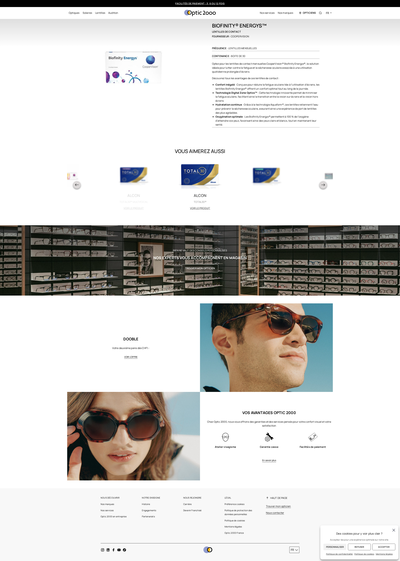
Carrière (187, 504)
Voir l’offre (131, 356)
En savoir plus (269, 460)
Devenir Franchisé (192, 510)
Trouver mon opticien (200, 268)
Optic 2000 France (234, 532)
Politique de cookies (235, 520)
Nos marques (285, 13)
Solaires (87, 13)
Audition (113, 13)
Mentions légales (233, 526)
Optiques (74, 13)
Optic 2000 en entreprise (114, 516)
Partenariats (148, 516)
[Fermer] (393, 530)
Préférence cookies (234, 504)
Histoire (146, 504)
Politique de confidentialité (339, 554)
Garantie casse (269, 447)
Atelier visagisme (225, 447)
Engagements (149, 510)
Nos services (267, 13)
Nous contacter (275, 512)
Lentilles (100, 13)
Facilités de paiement (313, 447)
